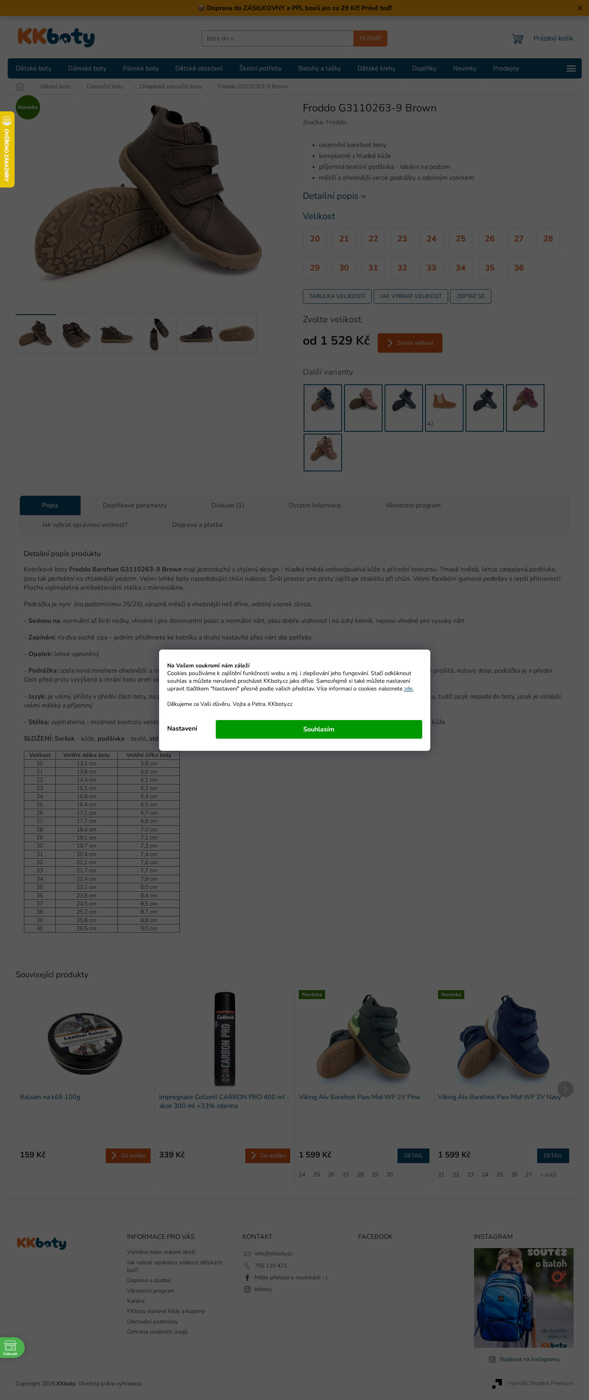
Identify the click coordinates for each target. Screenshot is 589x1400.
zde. (409, 689)
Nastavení (182, 728)
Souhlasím (318, 729)
